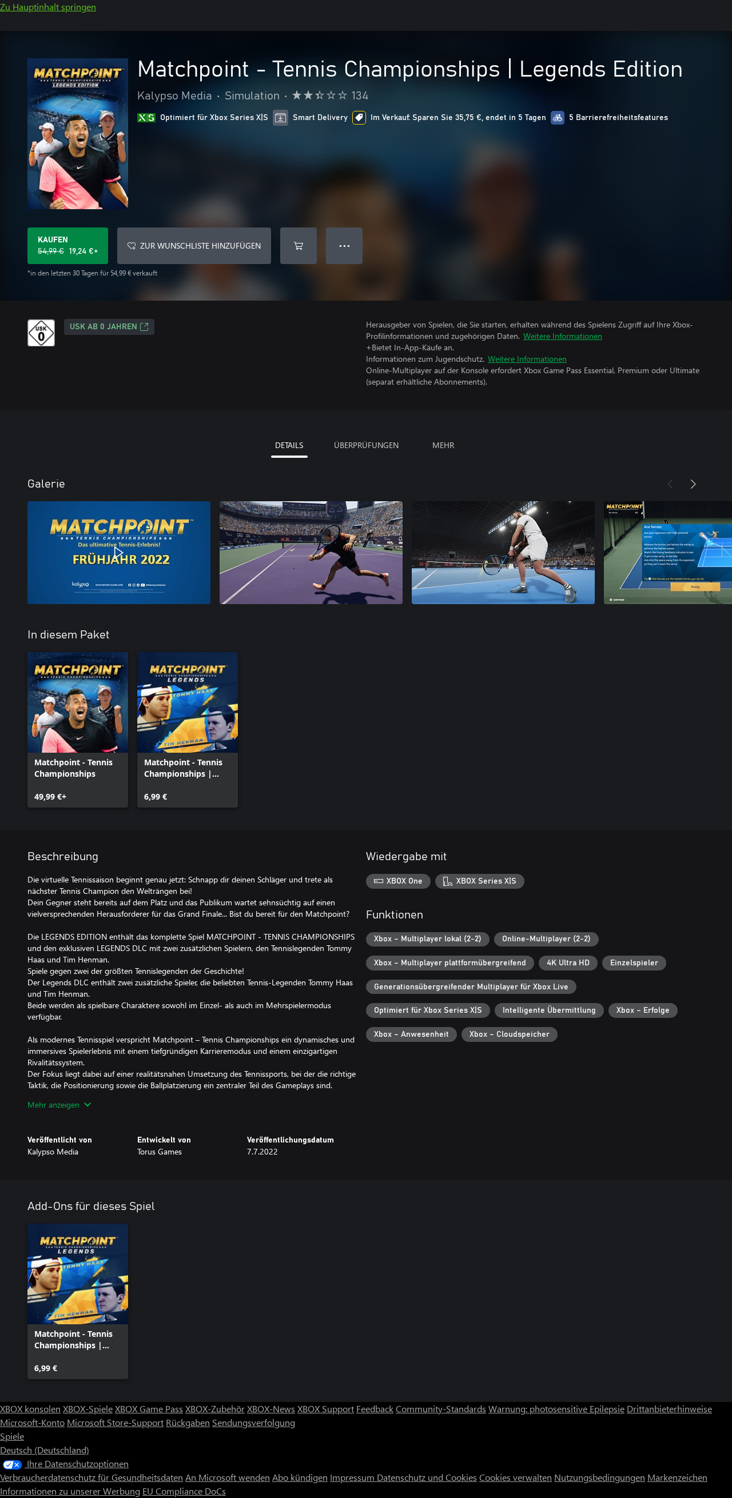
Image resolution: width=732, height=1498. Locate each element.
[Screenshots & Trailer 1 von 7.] (118, 552)
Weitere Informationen (562, 335)
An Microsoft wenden (227, 1477)
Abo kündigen (300, 1477)
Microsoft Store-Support (115, 1422)
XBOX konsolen (30, 1409)
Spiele (12, 1436)
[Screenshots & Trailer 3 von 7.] (503, 552)
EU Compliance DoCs (184, 1491)
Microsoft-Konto (32, 1422)
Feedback (374, 1409)
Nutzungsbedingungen (599, 1477)
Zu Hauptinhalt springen (48, 7)
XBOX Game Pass (149, 1409)
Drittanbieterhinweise (669, 1409)
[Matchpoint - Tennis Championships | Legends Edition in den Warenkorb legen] (298, 245)
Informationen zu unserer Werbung (70, 1491)
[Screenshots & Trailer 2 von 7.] (311, 552)
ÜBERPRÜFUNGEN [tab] (366, 445)
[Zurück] (670, 484)
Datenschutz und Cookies (427, 1477)
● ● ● (344, 245)
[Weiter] (693, 484)
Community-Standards (441, 1409)
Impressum (353, 1477)
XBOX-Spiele (88, 1409)
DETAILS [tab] (289, 445)
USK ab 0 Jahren (103, 327)
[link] (77, 730)
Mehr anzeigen (53, 1104)
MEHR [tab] (443, 445)
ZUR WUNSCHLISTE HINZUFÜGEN (200, 245)
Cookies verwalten (515, 1477)
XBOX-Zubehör (215, 1409)
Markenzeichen (677, 1477)
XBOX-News (271, 1409)
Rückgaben (188, 1422)
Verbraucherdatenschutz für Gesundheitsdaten (91, 1477)
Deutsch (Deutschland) (44, 1450)
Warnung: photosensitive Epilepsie (556, 1409)
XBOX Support (325, 1409)
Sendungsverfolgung (253, 1422)
